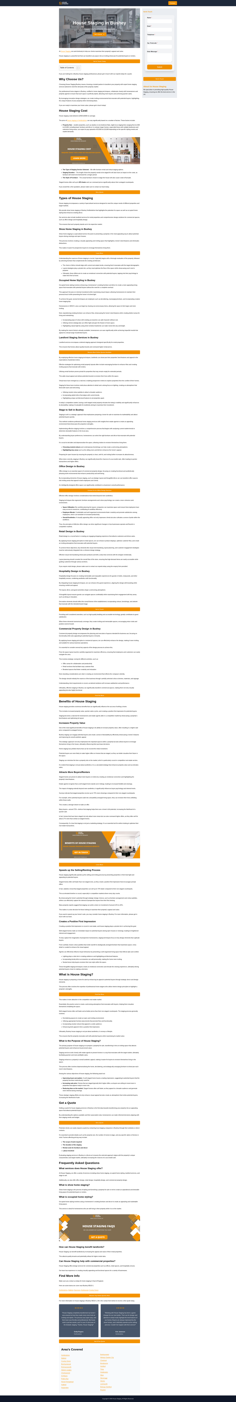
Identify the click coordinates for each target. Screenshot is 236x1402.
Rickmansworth (66, 1367)
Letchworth (103, 1384)
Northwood (84, 1290)
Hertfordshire (63, 1290)
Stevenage (103, 1378)
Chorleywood (65, 1373)
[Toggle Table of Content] (77, 68)
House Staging (66, 51)
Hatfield (63, 1385)
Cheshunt (103, 1360)
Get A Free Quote (99, 1341)
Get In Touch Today (99, 61)
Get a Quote (98, 34)
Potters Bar (64, 1379)
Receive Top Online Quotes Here (99, 1295)
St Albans (64, 1376)
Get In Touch (160, 79)
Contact (172, 3)
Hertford (103, 1366)
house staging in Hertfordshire (77, 120)
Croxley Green (93, 1290)
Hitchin (102, 1381)
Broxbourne (104, 1363)
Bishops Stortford (106, 1387)
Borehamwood (66, 1364)
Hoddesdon (104, 1372)
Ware (102, 1375)
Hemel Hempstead (67, 1382)
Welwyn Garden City (107, 1357)
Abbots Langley (66, 1370)
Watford (70, 1290)
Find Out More (99, 695)
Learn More (99, 253)
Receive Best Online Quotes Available (99, 352)
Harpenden (65, 1387)
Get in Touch (100, 609)
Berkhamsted (104, 1354)
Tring (102, 1369)
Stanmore (77, 1290)
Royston (103, 1390)
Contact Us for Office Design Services (99, 490)
